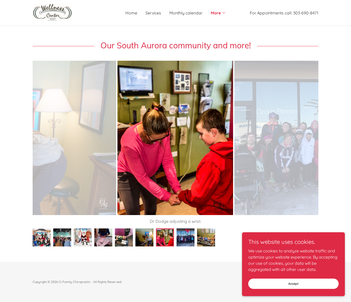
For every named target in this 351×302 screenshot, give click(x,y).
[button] (218, 13)
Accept (293, 284)
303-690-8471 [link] (305, 12)
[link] (53, 12)
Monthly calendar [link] (185, 12)
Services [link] (153, 12)
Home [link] (131, 12)
